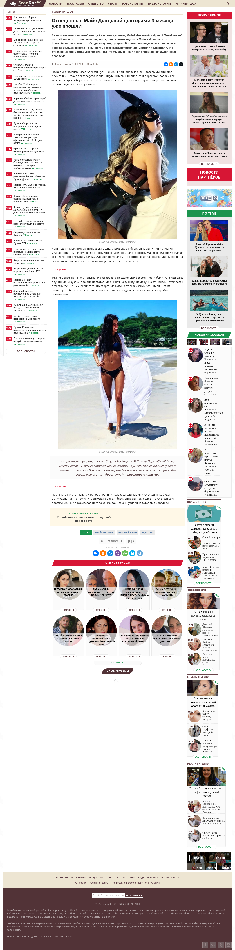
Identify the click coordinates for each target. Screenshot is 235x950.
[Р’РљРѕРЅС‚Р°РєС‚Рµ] (166, 64)
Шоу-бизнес (197, 502)
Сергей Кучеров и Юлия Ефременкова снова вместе (68, 638)
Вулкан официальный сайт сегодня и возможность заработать (28, 308)
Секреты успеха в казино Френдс (27, 233)
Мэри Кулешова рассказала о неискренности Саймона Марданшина (134, 594)
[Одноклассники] (221, 945)
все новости (209, 164)
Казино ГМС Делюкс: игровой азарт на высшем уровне (29, 187)
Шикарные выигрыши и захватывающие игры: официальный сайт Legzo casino (27, 138)
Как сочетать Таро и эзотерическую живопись (27, 20)
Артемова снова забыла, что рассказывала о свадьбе (68, 592)
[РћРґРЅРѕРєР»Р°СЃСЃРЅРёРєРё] (171, 64)
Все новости (26, 351)
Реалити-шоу (186, 3)
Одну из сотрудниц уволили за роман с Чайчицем (167, 592)
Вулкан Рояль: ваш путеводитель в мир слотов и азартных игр (29, 330)
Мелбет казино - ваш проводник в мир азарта (26, 319)
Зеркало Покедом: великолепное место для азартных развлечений (27, 295)
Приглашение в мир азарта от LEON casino (29, 77)
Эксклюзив (75, 3)
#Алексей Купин (127, 532)
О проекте (80, 882)
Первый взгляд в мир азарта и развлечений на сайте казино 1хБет (29, 252)
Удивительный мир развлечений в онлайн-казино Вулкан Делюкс (29, 176)
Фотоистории (132, 3)
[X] (181, 64)
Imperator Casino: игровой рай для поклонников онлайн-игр (29, 101)
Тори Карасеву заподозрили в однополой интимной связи (101, 640)
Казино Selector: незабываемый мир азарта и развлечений (29, 282)
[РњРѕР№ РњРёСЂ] (176, 64)
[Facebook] (205, 945)
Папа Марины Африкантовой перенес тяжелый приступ (101, 592)
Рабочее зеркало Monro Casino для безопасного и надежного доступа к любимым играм (28, 163)
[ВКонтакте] (213, 945)
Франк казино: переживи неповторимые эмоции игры (28, 151)
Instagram (59, 269)
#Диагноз (147, 532)
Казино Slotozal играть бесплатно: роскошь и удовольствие (26, 199)
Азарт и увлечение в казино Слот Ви (28, 261)
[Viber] (118, 553)
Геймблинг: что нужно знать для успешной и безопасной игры (29, 31)
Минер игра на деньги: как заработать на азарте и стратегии (28, 42)
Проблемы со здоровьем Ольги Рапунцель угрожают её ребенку (134, 638)
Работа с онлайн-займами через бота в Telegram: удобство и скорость (27, 55)
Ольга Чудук (61, 63)
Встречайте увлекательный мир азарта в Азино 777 (28, 271)
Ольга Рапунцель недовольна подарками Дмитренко (167, 638)
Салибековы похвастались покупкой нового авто (84, 519)
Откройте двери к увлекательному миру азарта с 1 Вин (29, 68)
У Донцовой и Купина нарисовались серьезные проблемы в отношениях (209, 317)
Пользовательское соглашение (129, 882)
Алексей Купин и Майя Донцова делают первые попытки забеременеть (209, 247)
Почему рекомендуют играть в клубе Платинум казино (29, 341)
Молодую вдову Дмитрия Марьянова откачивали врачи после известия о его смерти (209, 83)
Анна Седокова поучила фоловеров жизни (203, 615)
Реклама (155, 882)
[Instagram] (228, 948)
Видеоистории (159, 3)
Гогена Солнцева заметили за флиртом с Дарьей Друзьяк (206, 792)
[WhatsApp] (125, 553)
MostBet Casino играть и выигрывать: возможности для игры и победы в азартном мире (27, 88)
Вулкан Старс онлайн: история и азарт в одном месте (27, 126)
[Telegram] (140, 553)
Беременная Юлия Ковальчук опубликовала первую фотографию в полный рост (209, 119)
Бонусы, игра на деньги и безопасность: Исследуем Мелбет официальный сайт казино (28, 113)
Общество (96, 3)
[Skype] (132, 553)
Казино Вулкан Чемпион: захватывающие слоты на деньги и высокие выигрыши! (29, 211)
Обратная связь (99, 882)
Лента (10, 12)
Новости (55, 3)
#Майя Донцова (104, 532)
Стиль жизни (198, 677)
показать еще (117, 663)
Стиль (112, 3)
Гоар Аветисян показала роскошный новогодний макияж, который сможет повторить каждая (203, 706)
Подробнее (68, 610)
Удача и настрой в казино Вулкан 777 (27, 242)
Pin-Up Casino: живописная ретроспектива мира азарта (28, 224)
